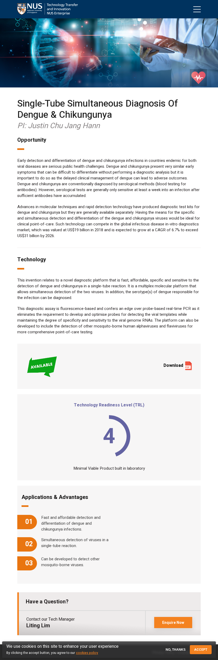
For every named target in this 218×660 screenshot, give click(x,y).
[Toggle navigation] (197, 9)
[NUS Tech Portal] (47, 9)
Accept (200, 649)
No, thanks (176, 649)
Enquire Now (173, 622)
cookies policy (87, 652)
